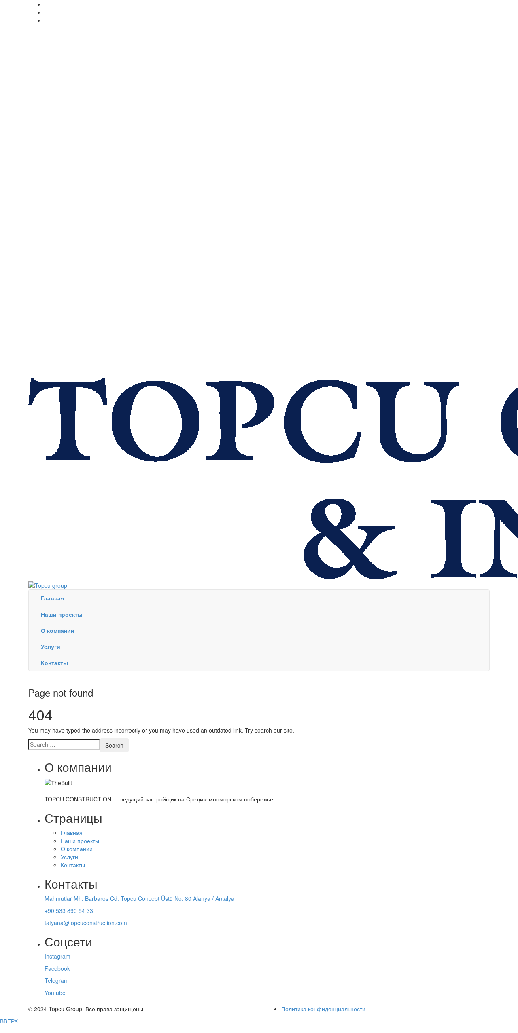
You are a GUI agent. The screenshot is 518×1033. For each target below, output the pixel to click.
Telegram (57, 980)
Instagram (57, 956)
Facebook (57, 968)
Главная (72, 832)
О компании (77, 849)
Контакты (73, 865)
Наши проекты (80, 841)
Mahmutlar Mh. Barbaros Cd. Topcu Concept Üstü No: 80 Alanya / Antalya (139, 898)
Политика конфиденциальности (323, 1009)
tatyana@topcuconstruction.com (86, 923)
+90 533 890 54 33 (69, 910)
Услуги (69, 857)
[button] (259, 1029)
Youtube (55, 993)
